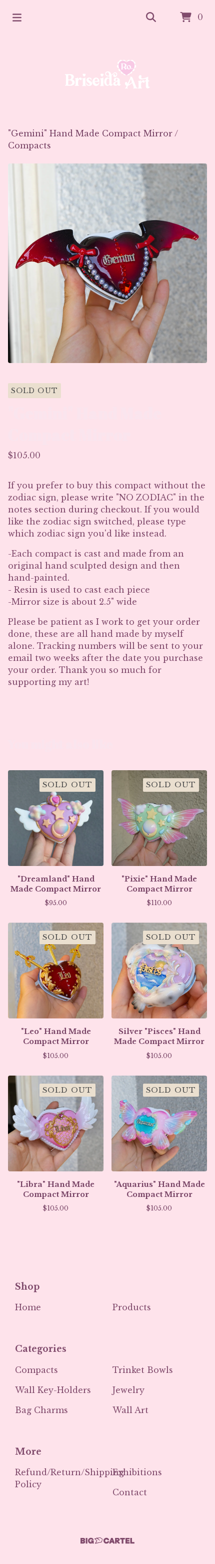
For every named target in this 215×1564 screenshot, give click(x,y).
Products (131, 1307)
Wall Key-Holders (53, 1390)
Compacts (29, 145)
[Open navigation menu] (17, 18)
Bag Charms (41, 1410)
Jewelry (128, 1390)
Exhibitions (137, 1472)
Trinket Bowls (142, 1370)
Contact (129, 1492)
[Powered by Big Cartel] (107, 1540)
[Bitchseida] (107, 81)
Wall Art (130, 1410)
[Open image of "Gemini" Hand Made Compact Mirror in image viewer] (107, 263)
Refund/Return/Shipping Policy (69, 1478)
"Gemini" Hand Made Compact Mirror (90, 133)
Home (28, 1307)
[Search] (151, 17)
